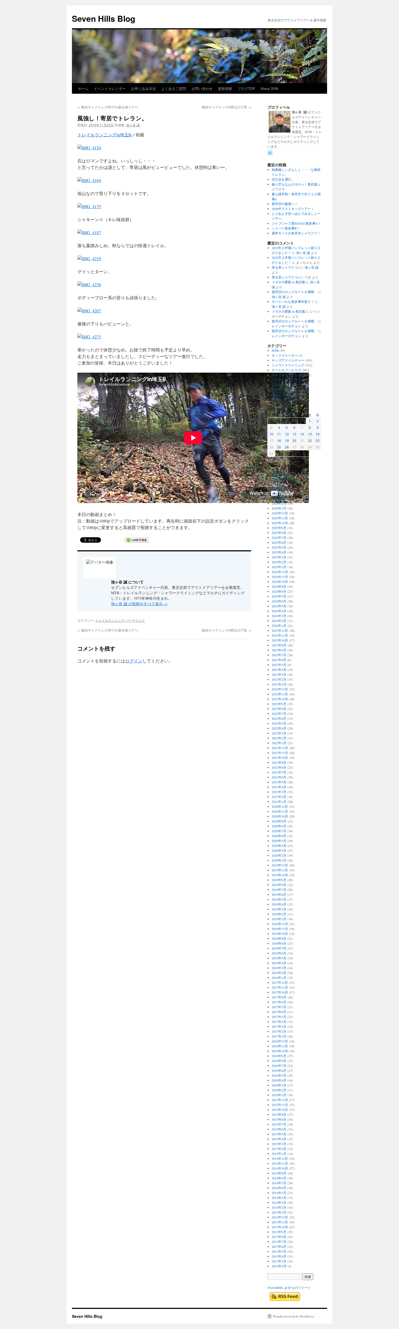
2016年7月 (279, 1065)
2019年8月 (279, 884)
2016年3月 (279, 1085)
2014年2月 (279, 1207)
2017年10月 (280, 992)
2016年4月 (279, 1080)
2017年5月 (279, 1016)
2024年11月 (280, 576)
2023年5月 (279, 664)
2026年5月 (279, 488)
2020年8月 (279, 826)
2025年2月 (279, 562)
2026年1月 (279, 508)
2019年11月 (280, 870)
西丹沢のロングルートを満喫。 (294, 292)
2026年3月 (279, 498)
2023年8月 (279, 650)
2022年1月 (279, 743)
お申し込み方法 (143, 88)
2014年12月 (280, 1158)
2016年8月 (279, 1060)
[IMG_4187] (89, 232)
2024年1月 (279, 625)
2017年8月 (279, 1002)
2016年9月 (279, 1056)
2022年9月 (279, 704)
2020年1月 (279, 860)
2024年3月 (279, 616)
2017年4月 (279, 1021)
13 (294, 434)
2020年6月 (279, 836)
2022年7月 (279, 713)
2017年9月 (279, 997)
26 (287, 447)
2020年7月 (279, 831)
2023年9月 (279, 645)
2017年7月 (279, 1007)
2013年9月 (279, 1232)
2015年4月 (279, 1139)
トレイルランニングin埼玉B (104, 134)
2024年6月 (279, 601)
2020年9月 (279, 821)
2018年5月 (279, 958)
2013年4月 (279, 1256)
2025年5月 (279, 547)
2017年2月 (279, 1031)
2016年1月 (279, 1095)
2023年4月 (279, 669)
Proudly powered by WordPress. (294, 1316)
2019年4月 (279, 904)
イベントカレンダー (110, 88)
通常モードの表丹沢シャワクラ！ (296, 233)
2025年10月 (280, 523)
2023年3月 (279, 674)
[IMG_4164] (89, 180)
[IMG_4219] (89, 258)
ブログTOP (246, 88)
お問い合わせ (202, 88)
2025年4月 (279, 552)
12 (287, 434)
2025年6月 (279, 542)
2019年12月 (280, 865)
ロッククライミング (286, 394)
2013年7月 (279, 1241)
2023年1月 (279, 684)
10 (271, 434)
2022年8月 (279, 708)
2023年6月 (279, 660)
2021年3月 (279, 792)
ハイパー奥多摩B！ (286, 228)
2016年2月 (279, 1090)
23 (317, 440)
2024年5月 (279, 606)
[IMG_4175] (89, 206)
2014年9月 (279, 1173)
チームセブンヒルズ (286, 370)
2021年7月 (279, 772)
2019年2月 (279, 914)
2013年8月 (279, 1236)
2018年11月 (280, 928)
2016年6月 (279, 1070)
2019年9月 (279, 880)
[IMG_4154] (89, 147)
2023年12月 (280, 630)
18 (279, 440)
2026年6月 (279, 484)
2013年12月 (280, 1217)
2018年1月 (279, 977)
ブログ (276, 384)
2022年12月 (280, 689)
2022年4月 (279, 728)
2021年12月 (280, 748)
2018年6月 (279, 953)
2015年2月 (279, 1148)
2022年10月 (280, 699)
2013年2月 (279, 1266)
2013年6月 (279, 1246)
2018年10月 (280, 933)
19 (287, 440)
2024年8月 (279, 591)
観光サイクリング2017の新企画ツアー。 (109, 107)
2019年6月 (279, 894)
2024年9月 (279, 586)
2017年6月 (279, 1012)
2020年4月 (279, 845)
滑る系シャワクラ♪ (286, 267)
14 (302, 434)
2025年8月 (279, 532)
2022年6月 (279, 718)
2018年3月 (279, 968)
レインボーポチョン (286, 326)
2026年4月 (279, 493)
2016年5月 (279, 1075)
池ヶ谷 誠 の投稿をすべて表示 (139, 603)
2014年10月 (280, 1168)
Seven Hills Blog (103, 18)
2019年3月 (279, 909)
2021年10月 (280, 757)
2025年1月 (279, 567)
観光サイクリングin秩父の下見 (226, 107)
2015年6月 (279, 1129)
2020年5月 (279, 840)
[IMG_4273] (89, 337)
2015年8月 (279, 1119)
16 (317, 434)
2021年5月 (279, 782)
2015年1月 (279, 1153)
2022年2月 (279, 738)
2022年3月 (279, 733)
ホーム (83, 88)
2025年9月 (279, 528)
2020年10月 (280, 816)
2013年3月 (279, 1261)
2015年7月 (279, 1124)
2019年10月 (280, 875)
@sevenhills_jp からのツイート (289, 1287)
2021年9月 (279, 762)
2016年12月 (280, 1041)
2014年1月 (279, 1212)
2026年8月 (279, 474)
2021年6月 (279, 777)
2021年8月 (279, 767)
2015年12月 (280, 1100)
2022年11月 (280, 694)
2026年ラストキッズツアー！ (293, 208)
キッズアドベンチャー (288, 360)
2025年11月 (280, 518)
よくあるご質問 (173, 88)
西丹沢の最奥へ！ (285, 204)
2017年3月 (279, 1026)
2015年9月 (279, 1114)
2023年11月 (280, 635)
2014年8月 (279, 1178)
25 (279, 447)
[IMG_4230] (89, 284)
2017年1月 (279, 1036)
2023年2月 (279, 679)
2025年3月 (279, 557)
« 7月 (271, 459)
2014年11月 (280, 1163)
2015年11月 (280, 1104)
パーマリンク (135, 620)
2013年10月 (280, 1227)
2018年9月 (279, 938)
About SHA (269, 88)
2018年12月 (280, 924)
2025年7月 (279, 537)
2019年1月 (279, 919)
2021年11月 (280, 752)
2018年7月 (279, 948)
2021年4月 (279, 787)
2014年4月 (279, 1197)
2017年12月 (280, 982)
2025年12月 (280, 513)
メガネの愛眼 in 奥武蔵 (288, 282)
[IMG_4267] (89, 310)
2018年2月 (279, 972)
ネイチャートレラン (286, 380)
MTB (275, 350)
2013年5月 (279, 1251)
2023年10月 (280, 640)
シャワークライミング (288, 365)
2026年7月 (279, 479)
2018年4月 (279, 963)
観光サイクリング (285, 399)
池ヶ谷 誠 (133, 124)
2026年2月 (279, 503)
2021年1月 (279, 801)
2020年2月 (279, 855)
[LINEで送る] (137, 540)
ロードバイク (281, 389)
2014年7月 (279, 1183)
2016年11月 (280, 1046)
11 (279, 434)
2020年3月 (279, 850)
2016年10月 (280, 1051)
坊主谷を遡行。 (283, 179)
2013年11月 (280, 1222)
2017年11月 (280, 987)
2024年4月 (279, 611)
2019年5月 (279, 899)
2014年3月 (279, 1202)
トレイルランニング (110, 620)
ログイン (133, 661)
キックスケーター (285, 355)
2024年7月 (279, 596)
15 (310, 434)
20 (294, 440)
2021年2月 (279, 796)
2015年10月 (280, 1109)
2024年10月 (280, 581)
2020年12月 (280, 806)
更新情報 (225, 88)
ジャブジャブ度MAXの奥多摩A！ (296, 223)
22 (310, 440)
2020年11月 (280, 811)
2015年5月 (279, 1134)
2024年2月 (279, 620)
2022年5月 (279, 723)
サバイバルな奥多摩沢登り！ (293, 301)
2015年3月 (279, 1144)
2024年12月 (280, 572)
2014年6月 (279, 1188)
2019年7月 (279, 889)
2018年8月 (279, 943)
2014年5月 (279, 1192)
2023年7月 (279, 655)
